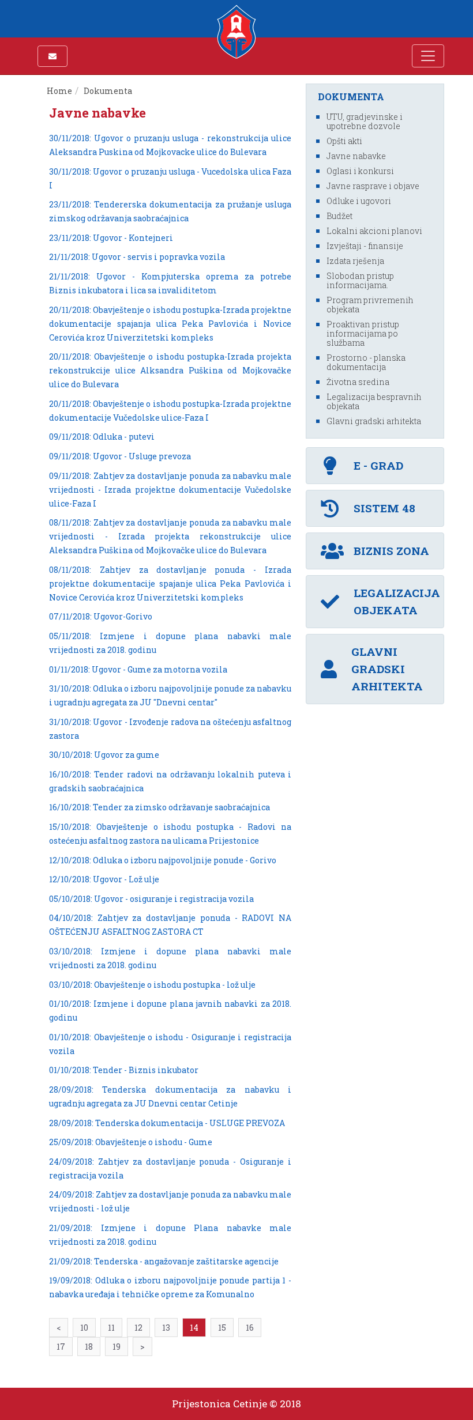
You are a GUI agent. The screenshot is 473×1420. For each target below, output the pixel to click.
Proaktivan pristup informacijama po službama (362, 333)
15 (222, 1327)
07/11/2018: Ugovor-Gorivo (100, 616)
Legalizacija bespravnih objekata (374, 401)
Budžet (339, 215)
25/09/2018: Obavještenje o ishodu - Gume (130, 1141)
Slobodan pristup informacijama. (360, 280)
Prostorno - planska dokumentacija (366, 362)
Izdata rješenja (355, 260)
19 (116, 1346)
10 (84, 1327)
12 (138, 1327)
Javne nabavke (356, 155)
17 (61, 1346)
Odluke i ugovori (358, 200)
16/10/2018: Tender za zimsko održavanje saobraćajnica (159, 807)
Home (59, 90)
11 (111, 1327)
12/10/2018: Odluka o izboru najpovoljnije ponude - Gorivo (162, 860)
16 (250, 1327)
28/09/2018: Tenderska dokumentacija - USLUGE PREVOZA (167, 1122)
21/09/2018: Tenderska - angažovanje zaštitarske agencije (164, 1261)
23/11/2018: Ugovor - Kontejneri (111, 237)
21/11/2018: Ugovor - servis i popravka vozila (137, 256)
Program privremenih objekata (370, 304)
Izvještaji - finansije (364, 245)
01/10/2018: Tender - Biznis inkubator (123, 1069)
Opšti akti (344, 140)
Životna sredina (357, 381)
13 (166, 1327)
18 (89, 1346)
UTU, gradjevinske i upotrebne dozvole (364, 121)
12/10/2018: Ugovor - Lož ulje (104, 879)
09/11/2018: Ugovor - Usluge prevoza (120, 456)
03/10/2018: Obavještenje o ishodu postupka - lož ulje (152, 984)
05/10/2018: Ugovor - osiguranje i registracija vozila (151, 898)
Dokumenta (109, 90)
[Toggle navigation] (428, 55)
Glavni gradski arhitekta (373, 421)
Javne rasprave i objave (372, 185)
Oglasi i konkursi (360, 170)
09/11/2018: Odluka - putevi (102, 436)
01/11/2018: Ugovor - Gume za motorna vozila (138, 669)
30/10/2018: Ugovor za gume (104, 754)
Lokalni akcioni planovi (374, 230)
